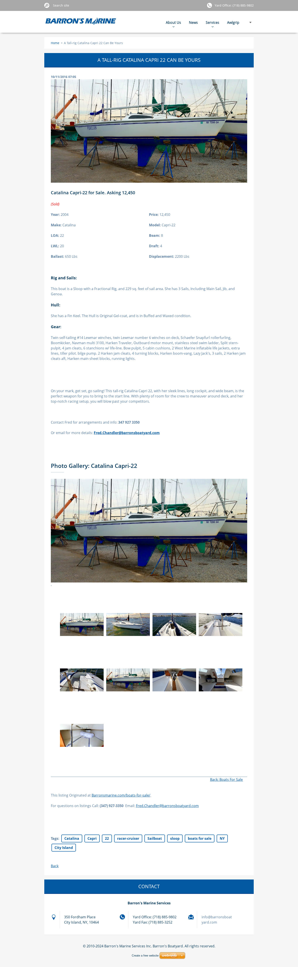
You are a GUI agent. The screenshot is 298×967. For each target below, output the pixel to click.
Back (54, 866)
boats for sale (199, 838)
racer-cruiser (128, 838)
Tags (54, 838)
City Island (64, 847)
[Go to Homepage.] (81, 24)
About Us (173, 22)
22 (107, 838)
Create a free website (145, 955)
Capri (92, 838)
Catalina (71, 838)
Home (55, 43)
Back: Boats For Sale (226, 779)
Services (212, 22)
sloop (175, 838)
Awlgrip (233, 22)
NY (222, 838)
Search (47, 5)
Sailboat (154, 838)
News (193, 22)
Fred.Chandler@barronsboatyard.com (167, 805)
